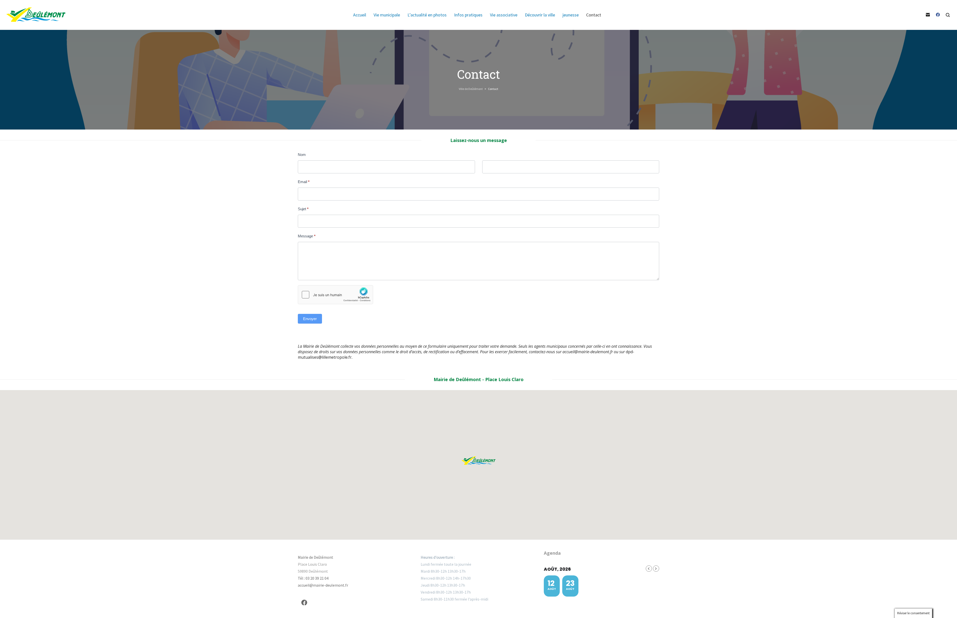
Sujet (303, 209)
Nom (302, 154)
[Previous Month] (649, 568)
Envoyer (310, 319)
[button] (478, 460)
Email (304, 182)
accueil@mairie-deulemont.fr (587, 351)
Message (307, 236)
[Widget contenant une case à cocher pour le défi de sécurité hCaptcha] (335, 294)
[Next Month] (656, 568)
